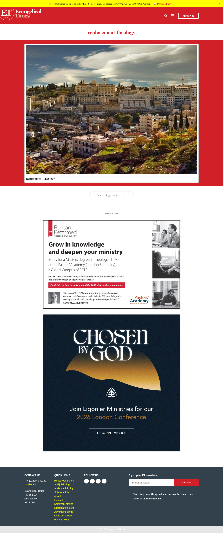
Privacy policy (61, 519)
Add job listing (62, 484)
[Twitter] (92, 481)
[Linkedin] (104, 481)
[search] (165, 15)
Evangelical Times (115, 529)
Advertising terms (63, 512)
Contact (58, 500)
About (57, 496)
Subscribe (188, 16)
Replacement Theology (40, 178)
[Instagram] (98, 481)
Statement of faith (63, 504)
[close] (219, 3)
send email (30, 484)
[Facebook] (86, 481)
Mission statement (64, 508)
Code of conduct (63, 515)
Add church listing (64, 488)
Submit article (61, 492)
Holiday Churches (64, 480)
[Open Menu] (172, 16)
